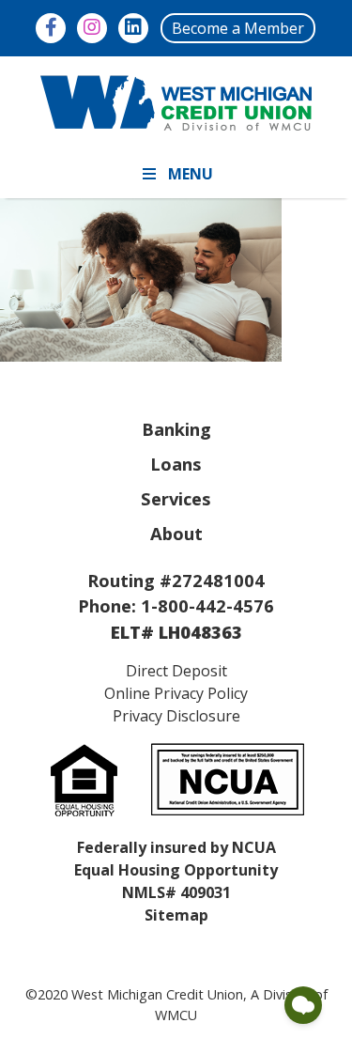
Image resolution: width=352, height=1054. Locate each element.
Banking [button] (176, 429)
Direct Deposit (176, 670)
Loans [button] (176, 463)
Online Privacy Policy (176, 693)
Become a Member (238, 28)
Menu (190, 173)
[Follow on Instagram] (92, 28)
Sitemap (176, 915)
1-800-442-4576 (207, 605)
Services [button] (176, 498)
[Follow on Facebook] (51, 28)
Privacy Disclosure (176, 715)
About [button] (176, 533)
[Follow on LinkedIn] (133, 28)
